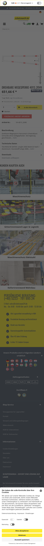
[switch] (39, 3)
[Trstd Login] (40, 2)
